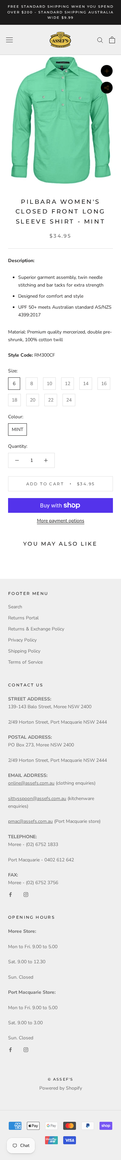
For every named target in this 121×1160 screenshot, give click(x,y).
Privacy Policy (22, 640)
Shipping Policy (24, 651)
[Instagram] (26, 894)
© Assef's (61, 1079)
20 (32, 400)
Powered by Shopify (60, 1088)
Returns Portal (23, 618)
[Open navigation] (9, 39)
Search (15, 607)
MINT (17, 429)
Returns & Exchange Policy (36, 629)
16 (104, 383)
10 (49, 383)
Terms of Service (25, 662)
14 (85, 383)
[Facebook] (10, 894)
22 (50, 400)
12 (67, 383)
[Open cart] (112, 40)
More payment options (60, 520)
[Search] (100, 40)
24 (69, 400)
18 (14, 400)
